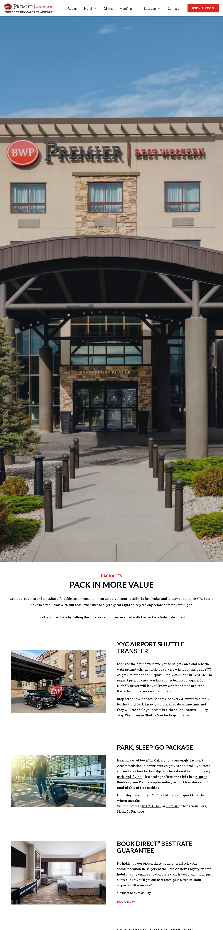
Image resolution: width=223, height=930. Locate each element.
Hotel (88, 8)
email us (172, 806)
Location (150, 8)
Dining (108, 8)
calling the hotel (85, 617)
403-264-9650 (151, 806)
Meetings (126, 8)
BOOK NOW (126, 901)
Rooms (72, 8)
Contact (173, 8)
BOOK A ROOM (203, 8)
